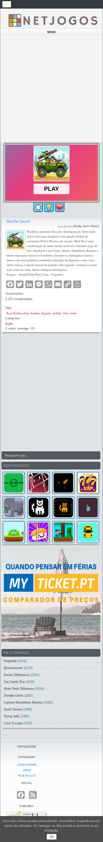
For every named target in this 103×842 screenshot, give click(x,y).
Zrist (27, 770)
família (35, 313)
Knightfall (10, 661)
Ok (51, 836)
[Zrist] (38, 483)
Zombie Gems (13, 695)
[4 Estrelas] (67, 226)
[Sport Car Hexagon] (88, 532)
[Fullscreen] (38, 207)
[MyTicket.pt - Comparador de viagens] (50, 594)
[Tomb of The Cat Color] (38, 507)
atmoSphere (26, 764)
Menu (51, 32)
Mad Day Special (18, 221)
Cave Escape (13, 723)
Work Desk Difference (19, 688)
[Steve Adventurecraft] (63, 532)
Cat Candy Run (14, 682)
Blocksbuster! (13, 668)
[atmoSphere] (14, 483)
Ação (8, 323)
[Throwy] (14, 532)
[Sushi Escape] (38, 532)
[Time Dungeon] (88, 507)
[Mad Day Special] (16, 239)
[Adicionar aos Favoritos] (59, 206)
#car (9, 313)
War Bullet (27, 775)
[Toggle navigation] (6, 4)
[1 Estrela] (58, 226)
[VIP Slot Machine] (88, 483)
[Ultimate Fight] (14, 507)
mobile (57, 313)
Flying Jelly (12, 716)
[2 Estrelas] (61, 226)
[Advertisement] (51, 89)
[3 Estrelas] (64, 226)
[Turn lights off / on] (49, 207)
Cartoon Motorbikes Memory (23, 702)
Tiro (66, 313)
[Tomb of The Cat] (63, 507)
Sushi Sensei (13, 709)
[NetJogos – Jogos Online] (53, 20)
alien (26, 313)
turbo (73, 313)
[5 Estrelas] (70, 226)
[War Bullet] (63, 483)
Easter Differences (17, 675)
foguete (46, 313)
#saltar (17, 313)
